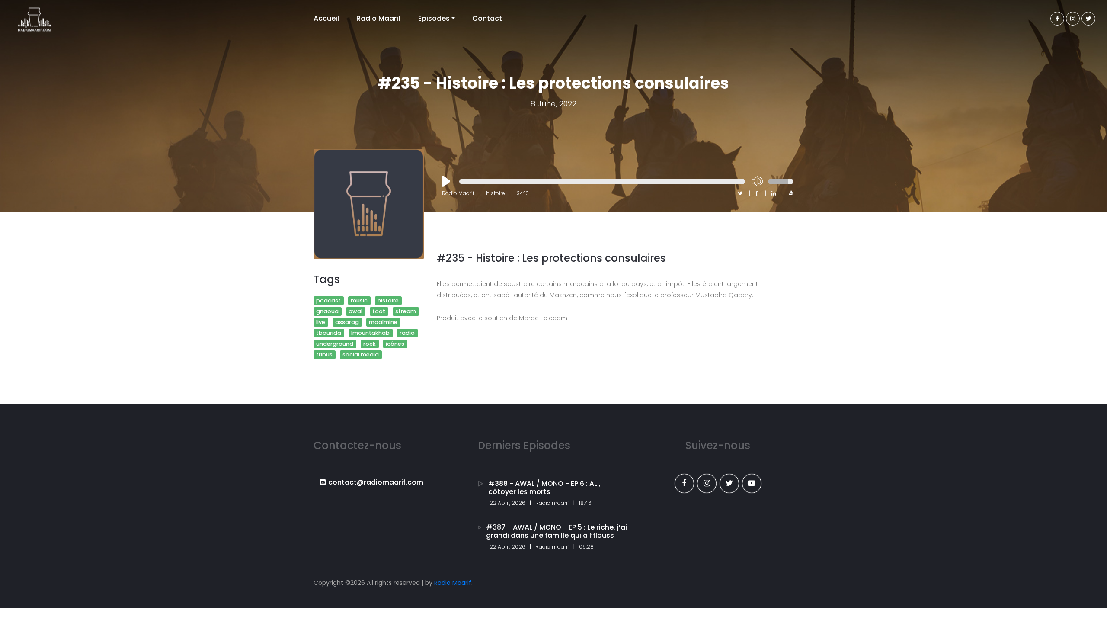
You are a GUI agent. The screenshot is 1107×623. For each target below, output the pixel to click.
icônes (395, 343)
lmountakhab (370, 333)
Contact (487, 18)
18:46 (585, 503)
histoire (388, 300)
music (359, 300)
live (320, 322)
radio (407, 333)
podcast (328, 300)
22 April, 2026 (507, 503)
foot (378, 311)
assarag (347, 322)
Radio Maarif (378, 18)
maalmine (383, 322)
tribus (324, 354)
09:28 (586, 546)
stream (405, 311)
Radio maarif (552, 503)
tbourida (328, 333)
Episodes (434, 18)
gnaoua (327, 311)
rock (369, 343)
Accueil (326, 18)
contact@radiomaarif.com (375, 482)
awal (355, 311)
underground (334, 343)
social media (360, 354)
